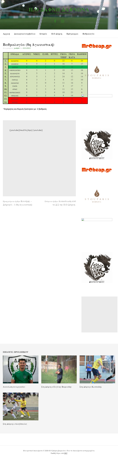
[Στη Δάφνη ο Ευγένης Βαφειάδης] (59, 382)
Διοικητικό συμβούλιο (24, 33)
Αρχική (6, 33)
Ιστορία (43, 33)
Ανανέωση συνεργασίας (14, 386)
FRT (65, 453)
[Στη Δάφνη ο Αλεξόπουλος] (20, 419)
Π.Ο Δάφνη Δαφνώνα (59, 9)
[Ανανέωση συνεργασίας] (20, 382)
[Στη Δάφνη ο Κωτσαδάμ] (97, 382)
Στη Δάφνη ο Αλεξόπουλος (15, 423)
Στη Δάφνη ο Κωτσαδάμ (91, 386)
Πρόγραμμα (72, 33)
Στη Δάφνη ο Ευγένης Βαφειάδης (56, 386)
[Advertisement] (99, 314)
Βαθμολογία (88, 33)
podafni (16, 48)
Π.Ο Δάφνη (56, 33)
